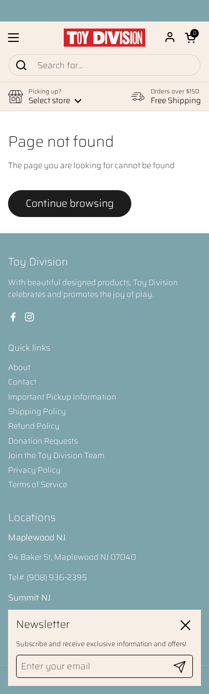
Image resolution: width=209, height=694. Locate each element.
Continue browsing (70, 203)
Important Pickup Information (62, 397)
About (19, 367)
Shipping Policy (37, 411)
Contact (22, 381)
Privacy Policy (34, 470)
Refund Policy (33, 426)
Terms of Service (37, 484)
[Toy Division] (104, 37)
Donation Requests (43, 441)
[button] (190, 37)
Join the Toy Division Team (56, 455)
